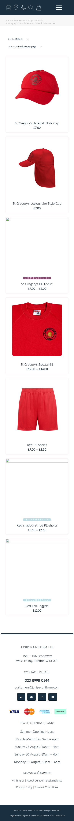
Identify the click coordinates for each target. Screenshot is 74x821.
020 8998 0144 (37, 681)
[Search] (31, 7)
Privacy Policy (24, 787)
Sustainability (54, 780)
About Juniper (35, 780)
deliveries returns (37, 772)
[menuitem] (58, 7)
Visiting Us (18, 780)
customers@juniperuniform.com (37, 687)
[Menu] (57, 7)
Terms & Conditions (46, 787)
